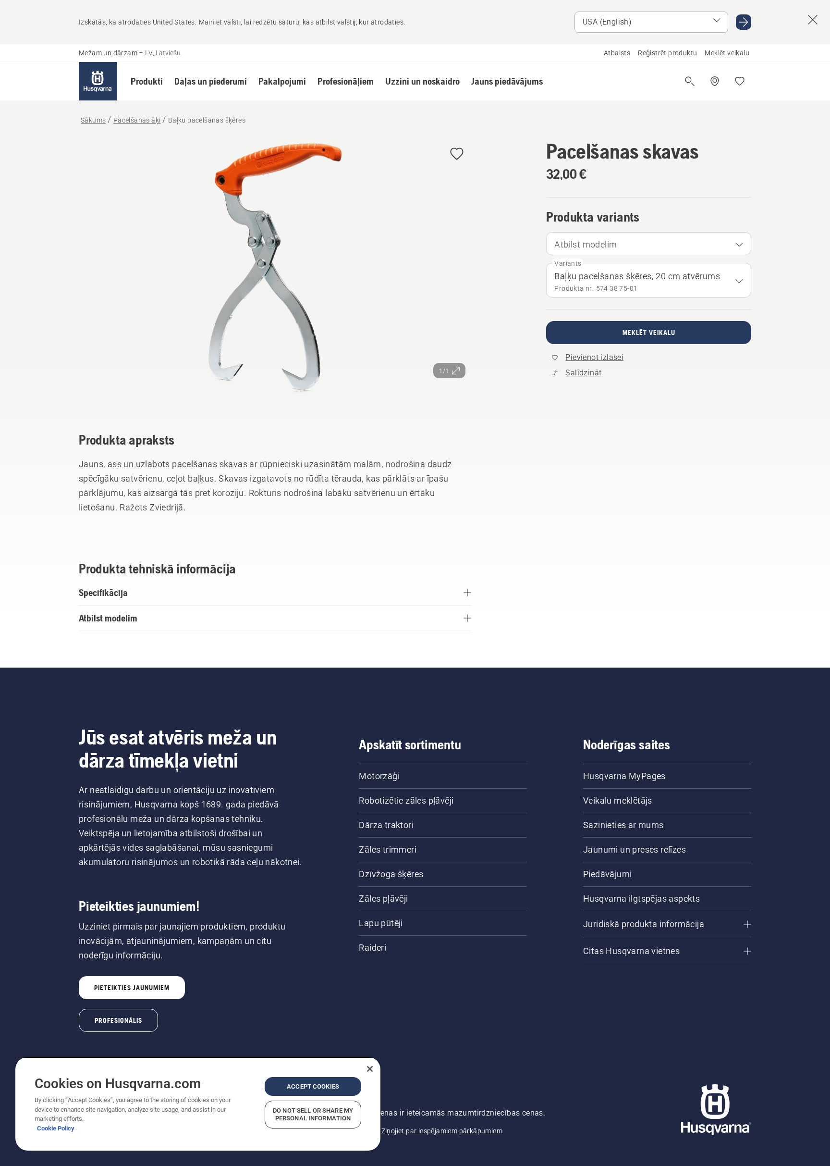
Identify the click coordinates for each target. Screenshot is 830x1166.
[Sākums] (98, 81)
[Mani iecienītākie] (739, 81)
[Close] (370, 1069)
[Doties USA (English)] (743, 22)
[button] (147, 81)
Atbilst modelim (585, 244)
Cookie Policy (55, 1128)
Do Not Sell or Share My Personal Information (313, 1114)
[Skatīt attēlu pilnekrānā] (275, 272)
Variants (567, 263)
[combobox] (648, 243)
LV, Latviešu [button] (163, 53)
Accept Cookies (313, 1086)
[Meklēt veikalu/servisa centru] (714, 81)
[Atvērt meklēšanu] (689, 81)
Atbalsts (617, 53)
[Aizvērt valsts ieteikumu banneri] (812, 19)
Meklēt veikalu (727, 53)
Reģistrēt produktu (667, 53)
